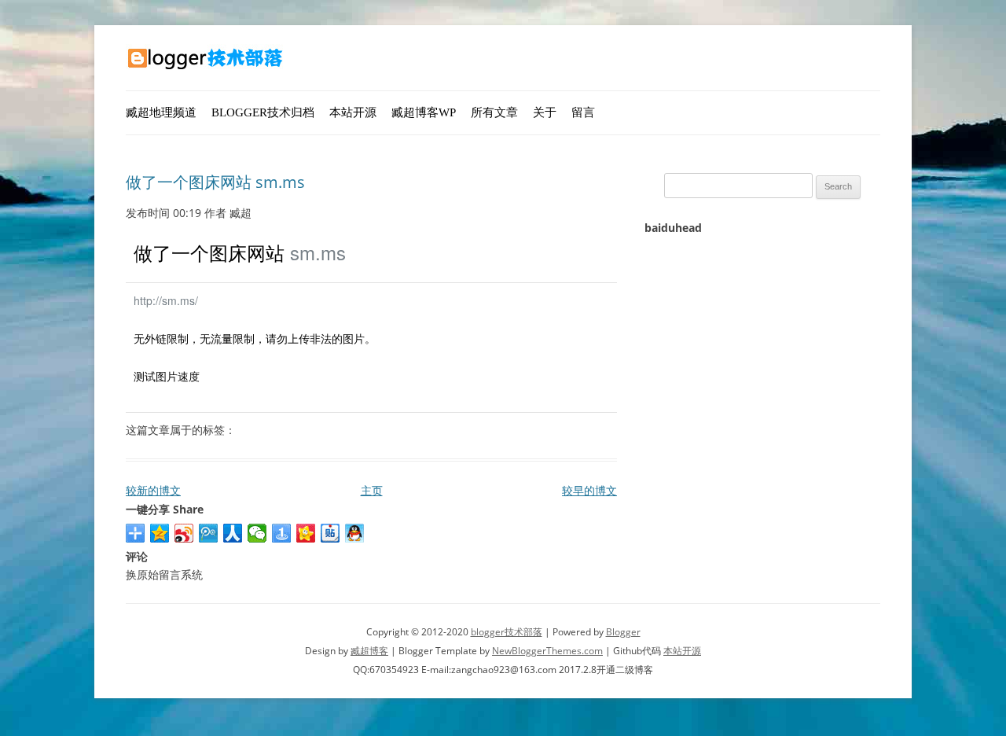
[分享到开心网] (306, 533)
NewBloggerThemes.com (547, 650)
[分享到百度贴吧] (330, 533)
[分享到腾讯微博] (208, 533)
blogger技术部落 (506, 631)
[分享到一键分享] (282, 533)
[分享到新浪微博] (184, 533)
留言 (583, 112)
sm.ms (318, 252)
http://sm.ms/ (166, 300)
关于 (544, 112)
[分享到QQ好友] (355, 533)
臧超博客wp (423, 112)
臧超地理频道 (161, 112)
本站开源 (352, 112)
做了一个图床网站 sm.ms (215, 182)
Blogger (623, 631)
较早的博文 (589, 490)
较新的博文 (153, 490)
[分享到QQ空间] (160, 533)
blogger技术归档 (262, 112)
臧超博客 (369, 650)
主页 (372, 490)
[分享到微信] (257, 533)
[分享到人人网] (233, 533)
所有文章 (494, 112)
